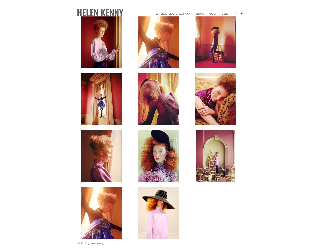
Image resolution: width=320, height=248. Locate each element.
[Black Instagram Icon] (241, 13)
